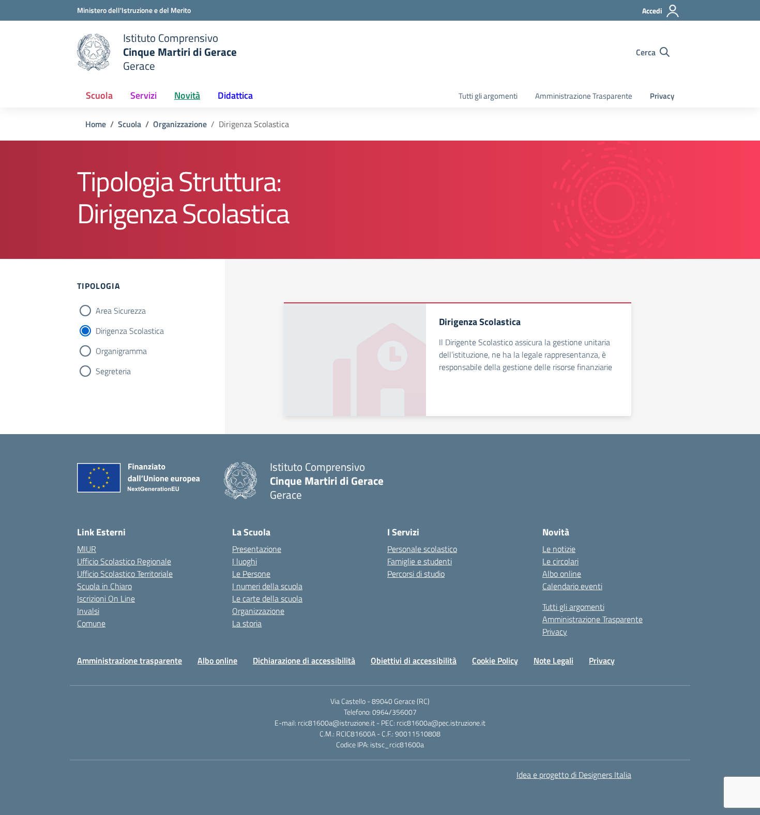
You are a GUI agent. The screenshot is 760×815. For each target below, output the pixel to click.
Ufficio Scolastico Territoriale (125, 573)
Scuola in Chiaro (104, 586)
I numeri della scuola (267, 586)
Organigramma (121, 351)
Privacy (662, 96)
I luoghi (244, 561)
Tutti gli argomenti (488, 96)
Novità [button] (187, 95)
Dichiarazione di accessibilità (304, 660)
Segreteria (113, 371)
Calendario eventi (572, 586)
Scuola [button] (99, 95)
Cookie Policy (495, 660)
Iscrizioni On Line (106, 598)
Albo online (561, 573)
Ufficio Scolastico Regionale (124, 561)
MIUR (86, 549)
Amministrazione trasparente (129, 660)
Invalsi (88, 611)
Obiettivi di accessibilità (414, 660)
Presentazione (256, 549)
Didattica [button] (235, 95)
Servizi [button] (143, 95)
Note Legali (553, 660)
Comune (91, 623)
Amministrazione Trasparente (583, 96)
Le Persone (251, 573)
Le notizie (558, 549)
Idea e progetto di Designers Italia (573, 774)
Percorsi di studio (416, 573)
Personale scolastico (422, 549)
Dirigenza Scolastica (130, 331)
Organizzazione (258, 611)
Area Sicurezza (121, 310)
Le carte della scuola (267, 598)
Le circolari (560, 561)
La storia (247, 623)
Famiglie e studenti (419, 561)
